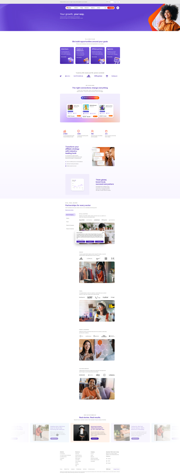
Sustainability (93, 461)
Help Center (77, 453)
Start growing (63, 56)
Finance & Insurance (70, 225)
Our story (92, 453)
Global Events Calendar (94, 458)
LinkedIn (109, 460)
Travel (67, 221)
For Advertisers (62, 453)
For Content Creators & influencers (65, 455)
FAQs (76, 465)
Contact (98, 7)
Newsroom (92, 456)
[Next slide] (123, 435)
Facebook (109, 458)
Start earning (78, 57)
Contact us (108, 456)
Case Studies (77, 459)
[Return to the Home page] (69, 8)
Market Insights (77, 458)
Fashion (67, 218)
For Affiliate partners (63, 456)
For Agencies (62, 458)
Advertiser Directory (78, 455)
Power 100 (77, 464)
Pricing (81, 7)
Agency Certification (78, 456)
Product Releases (78, 461)
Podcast (76, 462)
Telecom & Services (70, 228)
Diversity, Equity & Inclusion (95, 459)
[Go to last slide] (57, 435)
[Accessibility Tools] (117, 7)
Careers (92, 455)
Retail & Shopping (69, 214)
